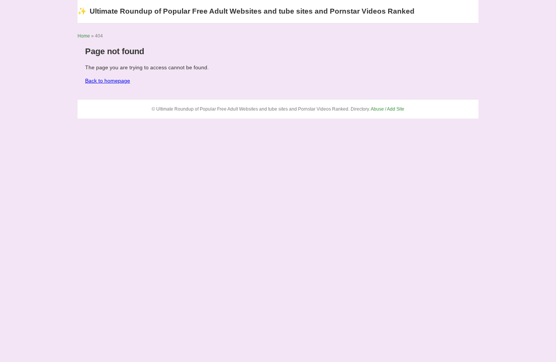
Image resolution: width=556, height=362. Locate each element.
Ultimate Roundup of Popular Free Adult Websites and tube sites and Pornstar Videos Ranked (246, 11)
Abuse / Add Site (387, 109)
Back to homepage (107, 81)
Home (84, 36)
